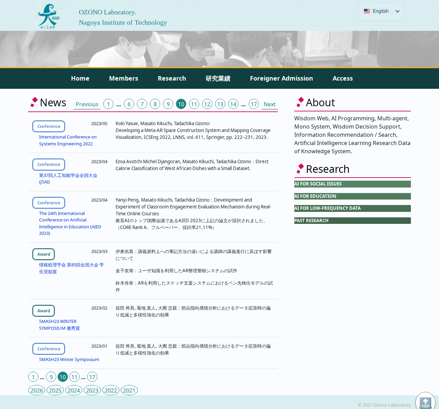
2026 (37, 390)
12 (207, 104)
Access (343, 78)
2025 (55, 390)
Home (80, 78)
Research (172, 78)
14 (233, 104)
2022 (111, 390)
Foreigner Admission (281, 78)
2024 (74, 390)
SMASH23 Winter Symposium (69, 359)
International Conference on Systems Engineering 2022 (68, 140)
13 (220, 104)
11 (194, 104)
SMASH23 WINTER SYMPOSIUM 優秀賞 (59, 324)
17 (254, 104)
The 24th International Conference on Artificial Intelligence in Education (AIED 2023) (70, 223)
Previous (87, 104)
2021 (129, 390)
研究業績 (218, 78)
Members (123, 78)
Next (270, 104)
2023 (92, 390)
